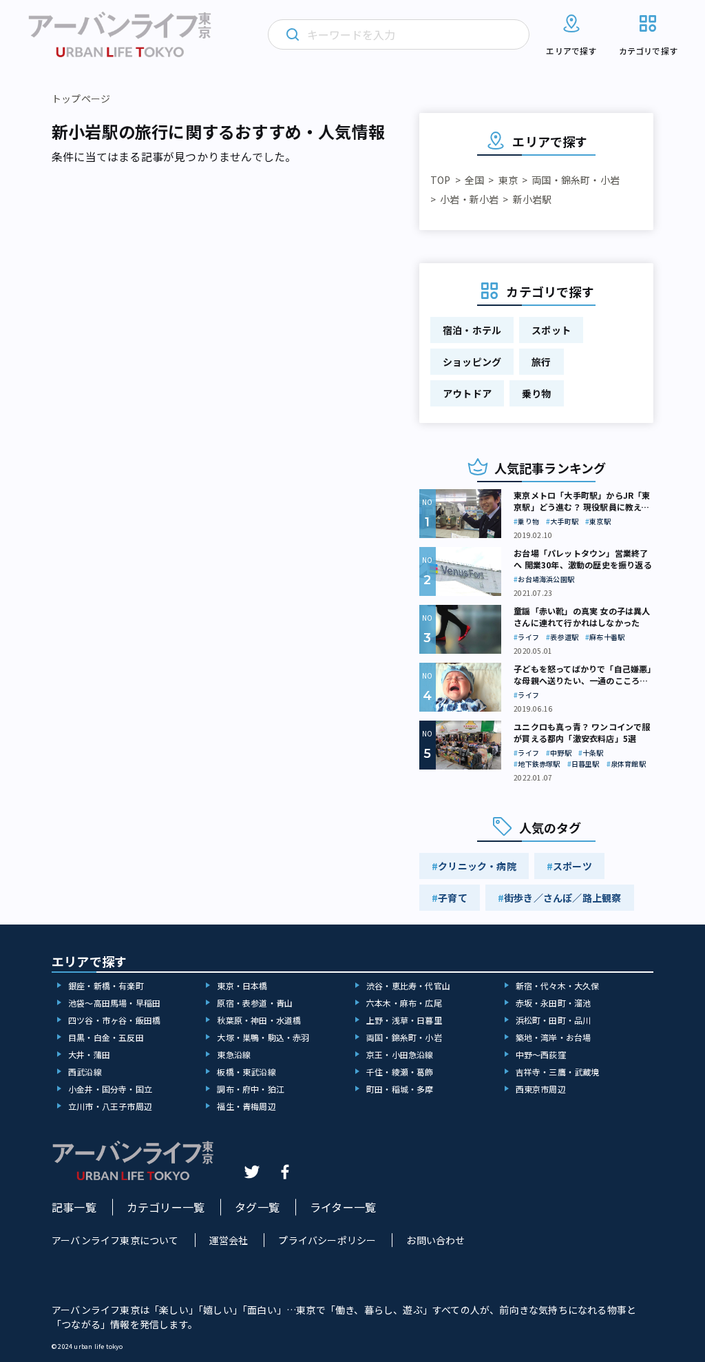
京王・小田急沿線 (400, 1054)
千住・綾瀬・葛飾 (400, 1071)
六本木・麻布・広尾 (404, 1003)
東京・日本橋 (242, 985)
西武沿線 (85, 1071)
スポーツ (572, 866)
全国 (474, 180)
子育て (452, 898)
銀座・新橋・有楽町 (106, 985)
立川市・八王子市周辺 (110, 1106)
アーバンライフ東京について (115, 1240)
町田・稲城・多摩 (400, 1089)
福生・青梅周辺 (246, 1106)
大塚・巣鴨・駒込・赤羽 (263, 1037)
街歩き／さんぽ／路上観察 (562, 898)
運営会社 (229, 1240)
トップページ (81, 98)
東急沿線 (234, 1054)
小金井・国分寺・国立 (110, 1089)
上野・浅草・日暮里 (404, 1020)
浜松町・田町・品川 (553, 1020)
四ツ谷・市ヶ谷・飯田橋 (114, 1020)
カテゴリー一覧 (165, 1207)
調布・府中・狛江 (250, 1089)
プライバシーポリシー (327, 1240)
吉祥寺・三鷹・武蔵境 (558, 1071)
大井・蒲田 (89, 1054)
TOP (440, 180)
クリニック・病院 (477, 866)
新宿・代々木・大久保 (558, 985)
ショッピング (472, 362)
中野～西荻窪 (541, 1054)
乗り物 (536, 393)
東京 (508, 180)
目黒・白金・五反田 (106, 1037)
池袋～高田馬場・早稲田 (114, 1003)
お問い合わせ (435, 1240)
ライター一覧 (343, 1207)
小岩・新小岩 (469, 199)
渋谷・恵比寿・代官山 (408, 985)
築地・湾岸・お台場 (553, 1037)
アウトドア (467, 393)
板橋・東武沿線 (246, 1071)
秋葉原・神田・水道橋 (259, 1020)
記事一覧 (74, 1207)
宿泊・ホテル (472, 330)
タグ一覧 (257, 1207)
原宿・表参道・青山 (255, 1003)
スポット (551, 330)
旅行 (541, 362)
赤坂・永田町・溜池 (553, 1003)
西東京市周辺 (541, 1089)
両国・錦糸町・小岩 (576, 180)
